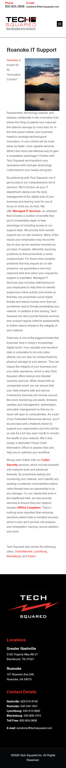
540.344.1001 (29, 706)
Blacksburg (14, 556)
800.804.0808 (28, 720)
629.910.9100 (29, 701)
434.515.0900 (31, 711)
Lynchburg (40, 551)
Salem (32, 556)
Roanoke (12, 60)
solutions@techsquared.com (42, 6)
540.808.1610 (32, 716)
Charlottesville (24, 551)
